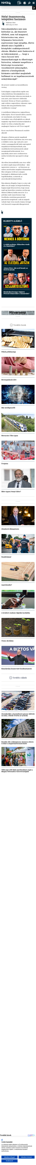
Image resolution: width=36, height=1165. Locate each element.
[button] (29, 3)
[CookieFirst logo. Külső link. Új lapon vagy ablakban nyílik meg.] (2, 1140)
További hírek (19, 325)
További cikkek (20, 677)
